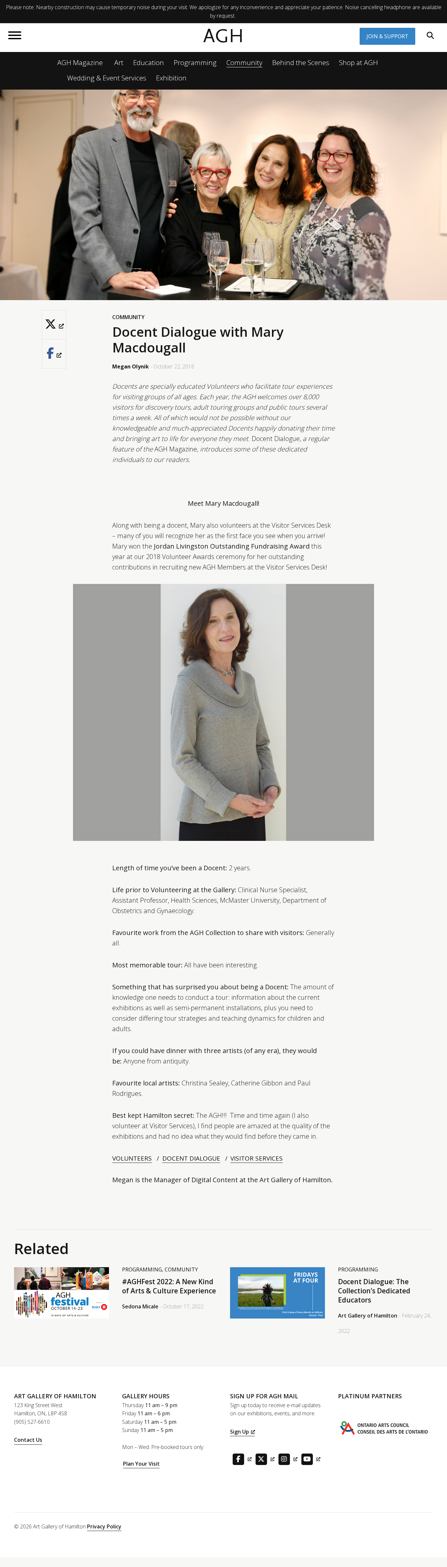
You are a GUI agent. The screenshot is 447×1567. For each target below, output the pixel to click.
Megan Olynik (130, 366)
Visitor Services (256, 1158)
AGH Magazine (80, 62)
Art (118, 62)
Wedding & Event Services (106, 77)
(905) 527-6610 (32, 1421)
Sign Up (239, 1431)
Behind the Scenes (300, 62)
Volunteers (132, 1158)
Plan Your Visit (141, 1463)
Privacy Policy (104, 1526)
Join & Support (387, 36)
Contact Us (28, 1439)
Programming (195, 62)
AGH (223, 36)
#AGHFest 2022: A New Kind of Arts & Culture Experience (169, 1286)
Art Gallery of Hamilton (367, 1315)
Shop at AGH (358, 62)
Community (244, 62)
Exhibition (171, 77)
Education (148, 62)
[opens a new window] (54, 324)
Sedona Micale (140, 1306)
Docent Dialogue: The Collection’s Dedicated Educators (374, 1290)
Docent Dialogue (191, 1158)
